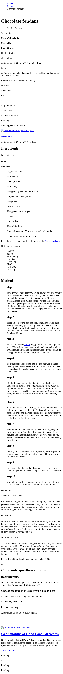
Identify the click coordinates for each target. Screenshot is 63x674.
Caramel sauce (6, 136)
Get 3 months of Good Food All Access (30, 634)
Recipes (10, 6)
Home (10, 3)
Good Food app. (52, 241)
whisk (27, 344)
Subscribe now (8, 650)
